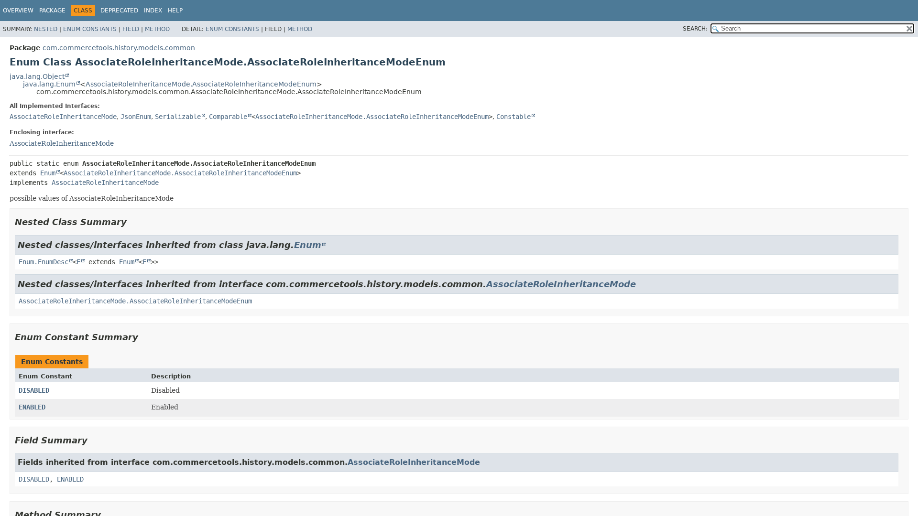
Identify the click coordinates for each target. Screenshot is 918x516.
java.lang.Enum (49, 84)
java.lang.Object (37, 76)
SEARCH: (695, 28)
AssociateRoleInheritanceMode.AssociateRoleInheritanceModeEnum (201, 84)
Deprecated (119, 10)
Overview (18, 10)
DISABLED (34, 390)
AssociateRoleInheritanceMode (63, 116)
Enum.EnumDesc (43, 262)
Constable (513, 116)
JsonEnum (135, 116)
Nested (45, 29)
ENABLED (32, 407)
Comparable (228, 116)
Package (52, 10)
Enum (47, 173)
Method (157, 29)
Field (130, 29)
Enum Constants (90, 29)
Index (153, 10)
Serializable (178, 116)
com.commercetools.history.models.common (119, 48)
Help (175, 10)
